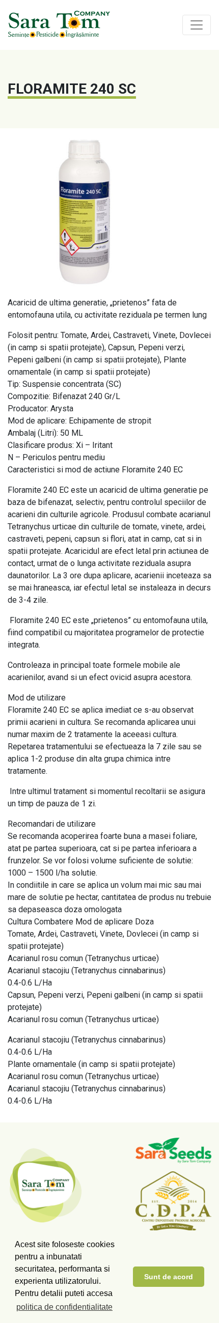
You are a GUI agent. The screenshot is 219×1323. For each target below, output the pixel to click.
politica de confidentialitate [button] (64, 1307)
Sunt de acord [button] (168, 1277)
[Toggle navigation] (196, 25)
